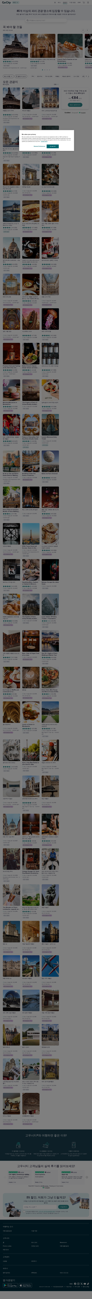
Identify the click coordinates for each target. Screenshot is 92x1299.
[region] (46, 140)
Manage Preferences (39, 146)
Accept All (53, 146)
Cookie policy (44, 141)
